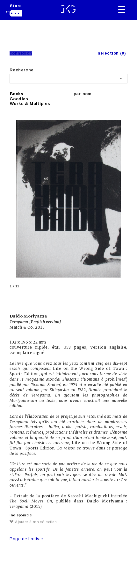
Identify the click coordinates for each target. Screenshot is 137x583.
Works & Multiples (30, 104)
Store (16, 5)
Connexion (21, 53)
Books (16, 94)
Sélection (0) (112, 53)
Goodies (19, 98)
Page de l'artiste (26, 538)
